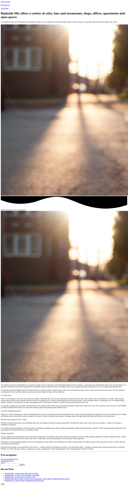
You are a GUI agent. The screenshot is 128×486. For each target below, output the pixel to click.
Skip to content (5, 1)
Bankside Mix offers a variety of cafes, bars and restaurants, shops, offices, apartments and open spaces (37, 479)
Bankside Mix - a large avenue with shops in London (21, 473)
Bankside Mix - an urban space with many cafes (20, 477)
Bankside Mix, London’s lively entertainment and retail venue (24, 480)
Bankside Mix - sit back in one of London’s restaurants (22, 475)
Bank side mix (5, 5)
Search (3, 463)
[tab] (2, 484)
